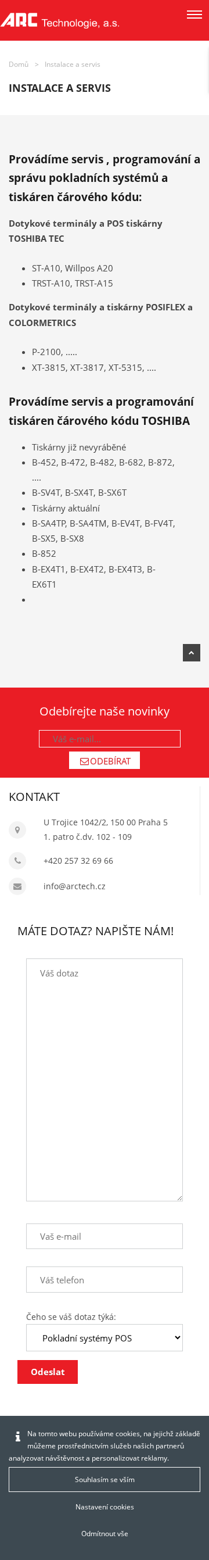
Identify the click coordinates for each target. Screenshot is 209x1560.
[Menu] (194, 14)
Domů (18, 64)
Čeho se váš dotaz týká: (71, 1316)
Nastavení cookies (104, 1507)
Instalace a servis (72, 64)
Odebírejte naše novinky (104, 711)
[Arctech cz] (59, 20)
